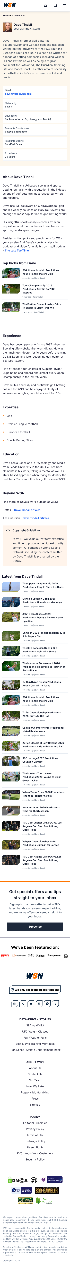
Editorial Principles (35, 1123)
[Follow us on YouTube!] (31, 1003)
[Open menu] (64, 5)
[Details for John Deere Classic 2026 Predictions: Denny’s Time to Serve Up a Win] (11, 619)
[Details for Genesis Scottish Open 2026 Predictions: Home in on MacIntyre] (11, 602)
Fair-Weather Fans (35, 1037)
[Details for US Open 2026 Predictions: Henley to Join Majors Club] (11, 636)
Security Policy (35, 1159)
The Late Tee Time (17, 250)
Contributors (18, 15)
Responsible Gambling (35, 1092)
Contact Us (35, 1074)
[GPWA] (25, 1200)
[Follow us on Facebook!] (14, 1003)
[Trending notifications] (45, 5)
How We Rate (35, 1086)
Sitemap (35, 1104)
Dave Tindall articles (27, 510)
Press (35, 1098)
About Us (35, 1068)
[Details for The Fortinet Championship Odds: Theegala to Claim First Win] (11, 308)
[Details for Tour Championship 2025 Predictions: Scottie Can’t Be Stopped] (11, 291)
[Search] (55, 5)
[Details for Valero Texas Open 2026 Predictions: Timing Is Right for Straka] (11, 795)
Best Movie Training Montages (35, 1043)
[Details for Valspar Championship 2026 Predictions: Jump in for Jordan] (11, 845)
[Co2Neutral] (44, 1200)
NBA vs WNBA (35, 1025)
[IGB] (51, 1179)
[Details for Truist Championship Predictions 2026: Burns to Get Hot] (11, 716)
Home (5, 15)
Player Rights (35, 1147)
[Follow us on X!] (22, 1003)
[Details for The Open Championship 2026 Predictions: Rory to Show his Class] (11, 587)
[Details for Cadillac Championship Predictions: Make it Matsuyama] (11, 731)
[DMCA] (17, 1179)
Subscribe (35, 926)
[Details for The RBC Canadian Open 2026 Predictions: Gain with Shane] (11, 651)
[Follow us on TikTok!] (55, 1003)
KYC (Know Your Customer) (35, 1153)
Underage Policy (35, 1141)
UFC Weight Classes (35, 1031)
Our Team (35, 1080)
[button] (65, 6)
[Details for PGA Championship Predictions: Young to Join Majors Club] (11, 273)
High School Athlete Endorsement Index (35, 1049)
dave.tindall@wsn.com (18, 93)
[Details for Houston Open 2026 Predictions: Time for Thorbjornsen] (11, 811)
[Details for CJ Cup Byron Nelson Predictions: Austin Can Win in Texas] (11, 685)
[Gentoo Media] (21, 1190)
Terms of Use (35, 1135)
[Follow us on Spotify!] (47, 1003)
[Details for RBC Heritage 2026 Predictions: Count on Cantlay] (11, 761)
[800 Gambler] (47, 1190)
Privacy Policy (35, 1129)
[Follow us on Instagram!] (39, 1003)
